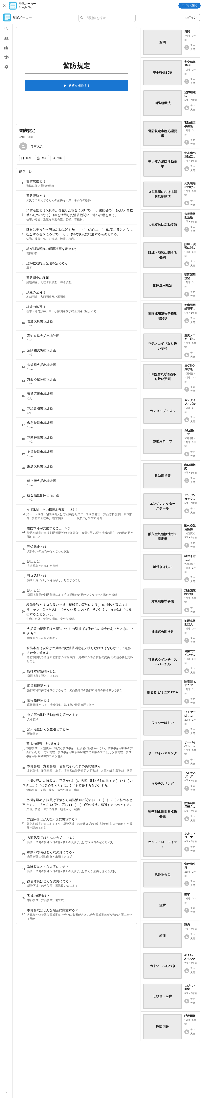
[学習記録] (6, 47)
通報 (60, 158)
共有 (44, 158)
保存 (28, 158)
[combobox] (109, 18)
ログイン (191, 17)
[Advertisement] (170, 1070)
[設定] (6, 67)
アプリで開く (189, 5)
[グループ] (6, 38)
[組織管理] (6, 57)
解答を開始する (79, 85)
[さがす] (6, 28)
